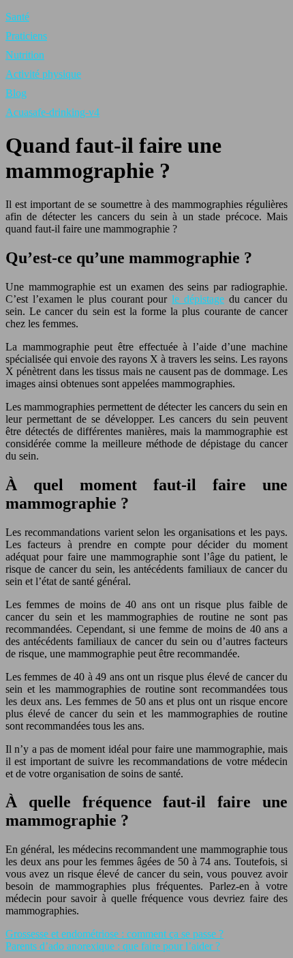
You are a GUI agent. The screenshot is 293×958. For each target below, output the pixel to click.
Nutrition (24, 55)
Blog (16, 93)
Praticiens (26, 36)
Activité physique (43, 74)
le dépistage (198, 299)
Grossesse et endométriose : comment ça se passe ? (114, 934)
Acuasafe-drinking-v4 (52, 112)
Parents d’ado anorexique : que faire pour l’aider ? (112, 946)
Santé (17, 17)
